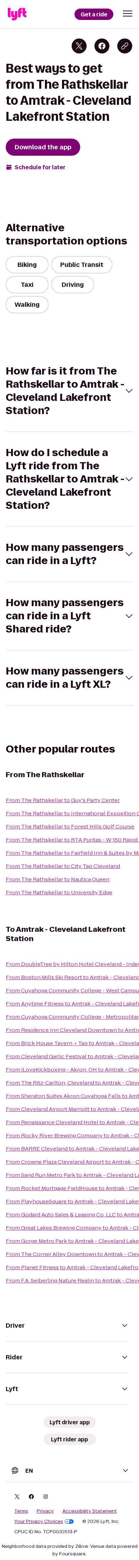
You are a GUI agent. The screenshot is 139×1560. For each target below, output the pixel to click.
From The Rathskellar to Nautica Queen (57, 879)
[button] (127, 13)
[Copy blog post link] (124, 46)
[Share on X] (79, 46)
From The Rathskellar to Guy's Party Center (63, 800)
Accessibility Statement (89, 1511)
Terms (21, 1511)
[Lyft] (17, 14)
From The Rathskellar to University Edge (59, 892)
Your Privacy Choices (38, 1521)
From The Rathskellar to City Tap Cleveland (63, 866)
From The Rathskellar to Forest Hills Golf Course (70, 826)
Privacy (45, 1511)
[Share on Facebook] (101, 46)
